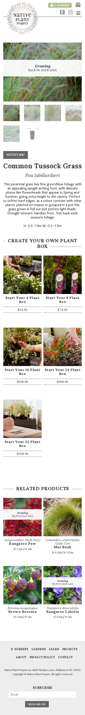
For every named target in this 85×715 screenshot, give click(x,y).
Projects (69, 649)
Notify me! (16, 155)
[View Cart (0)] (78, 5)
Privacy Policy (42, 657)
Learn (54, 649)
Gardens (38, 649)
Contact (65, 657)
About (21, 657)
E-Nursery (19, 649)
